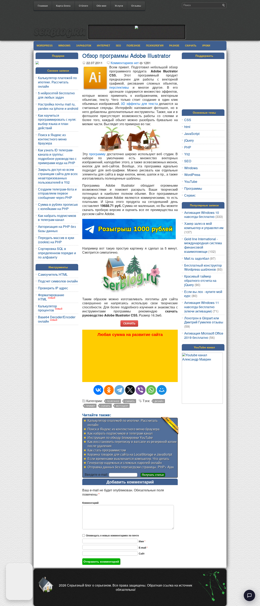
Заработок (83, 45)
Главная (43, 6)
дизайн (159, 401)
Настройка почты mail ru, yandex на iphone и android (58, 106)
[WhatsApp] (151, 390)
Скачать (190, 45)
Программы (193, 188)
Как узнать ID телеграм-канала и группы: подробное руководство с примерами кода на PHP (57, 156)
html (187, 126)
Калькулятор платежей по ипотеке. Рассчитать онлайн (57, 82)
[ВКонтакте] (98, 390)
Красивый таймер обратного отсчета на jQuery (200, 280)
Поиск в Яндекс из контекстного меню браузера (52, 139)
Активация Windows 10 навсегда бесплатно (201, 214)
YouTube (190, 181)
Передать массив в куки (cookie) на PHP (56, 239)
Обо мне (101, 6)
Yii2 (187, 154)
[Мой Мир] (162, 390)
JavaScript (191, 133)
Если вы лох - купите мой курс (203, 293)
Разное (174, 45)
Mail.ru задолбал (196, 258)
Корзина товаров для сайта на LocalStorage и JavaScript (130, 454)
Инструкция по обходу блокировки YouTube (120, 437)
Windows (64, 45)
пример (90, 405)
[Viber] (140, 390)
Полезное (133, 45)
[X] (130, 390)
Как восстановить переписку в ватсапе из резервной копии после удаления (132, 443)
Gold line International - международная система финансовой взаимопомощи (203, 245)
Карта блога (63, 6)
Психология (155, 45)
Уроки (206, 45)
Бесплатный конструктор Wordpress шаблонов (203, 267)
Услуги (119, 6)
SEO (118, 45)
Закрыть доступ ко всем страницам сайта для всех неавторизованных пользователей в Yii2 (58, 175)
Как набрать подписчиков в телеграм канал (57, 217)
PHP (187, 147)
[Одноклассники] (109, 390)
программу (97, 154)
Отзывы (136, 6)
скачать (105, 405)
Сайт (142, 553)
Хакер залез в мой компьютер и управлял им (203, 225)
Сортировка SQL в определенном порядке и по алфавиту (57, 252)
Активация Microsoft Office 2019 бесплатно (203, 335)
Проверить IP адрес (53, 288)
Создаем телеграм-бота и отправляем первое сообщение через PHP (57, 193)
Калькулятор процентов (47, 308)
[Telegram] (119, 390)
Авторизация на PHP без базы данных (57, 228)
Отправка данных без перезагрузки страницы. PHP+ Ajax (131, 467)
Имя (142, 541)
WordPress (45, 45)
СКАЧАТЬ (129, 323)
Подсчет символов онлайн (58, 281)
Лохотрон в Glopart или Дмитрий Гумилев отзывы (203, 320)
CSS (187, 119)
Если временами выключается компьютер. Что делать (128, 458)
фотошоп (122, 405)
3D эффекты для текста (139, 103)
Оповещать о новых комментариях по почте (112, 535)
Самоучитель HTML (53, 274)
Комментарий (90, 503)
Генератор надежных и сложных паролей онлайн (125, 462)
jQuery (189, 140)
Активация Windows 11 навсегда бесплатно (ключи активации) (201, 306)
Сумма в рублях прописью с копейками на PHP (58, 206)
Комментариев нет (125, 62)
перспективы (119, 87)
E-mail (143, 547)
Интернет (103, 45)
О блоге (83, 6)
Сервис (190, 195)
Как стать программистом (107, 450)
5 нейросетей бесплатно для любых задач (56, 95)
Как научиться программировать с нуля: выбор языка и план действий (57, 121)
